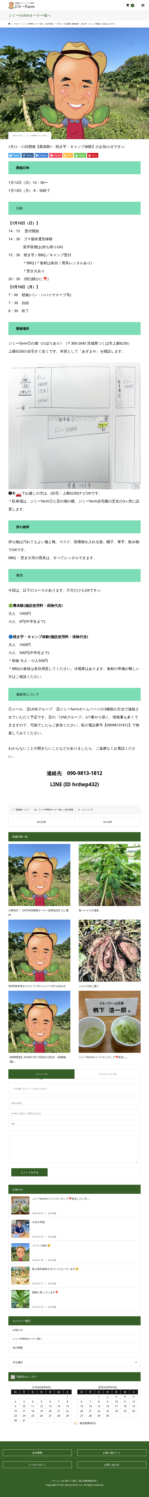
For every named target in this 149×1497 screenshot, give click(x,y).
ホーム (56, 1480)
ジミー (26, 809)
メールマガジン (37, 1464)
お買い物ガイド (112, 1452)
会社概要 (37, 1452)
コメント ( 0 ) (41, 1074)
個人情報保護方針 (87, 1480)
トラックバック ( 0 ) (107, 1074)
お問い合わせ (111, 1464)
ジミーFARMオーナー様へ (36, 135)
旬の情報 (69, 809)
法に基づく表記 (69, 1480)
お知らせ (18, 1330)
